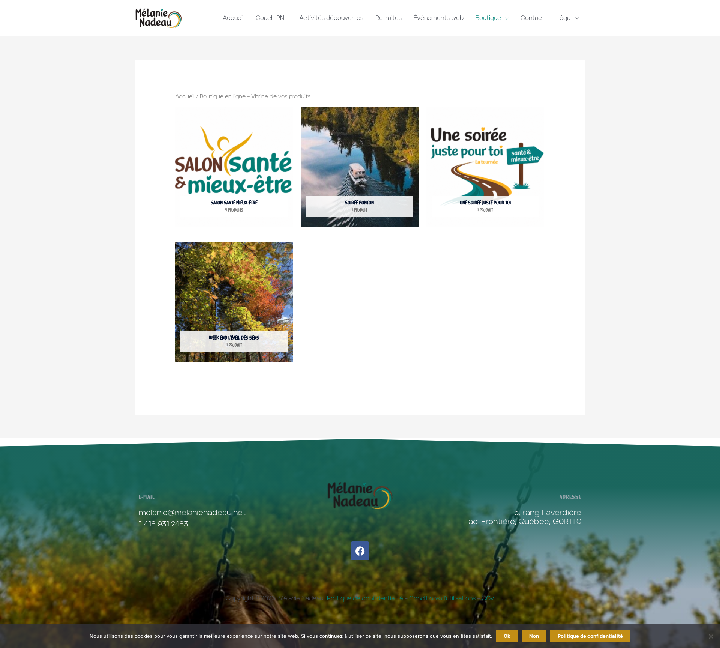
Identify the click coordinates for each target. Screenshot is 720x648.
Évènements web (439, 17)
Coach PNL (271, 17)
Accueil (233, 17)
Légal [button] (564, 17)
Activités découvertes (331, 17)
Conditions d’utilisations (442, 598)
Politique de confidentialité (365, 598)
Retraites (388, 17)
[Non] (710, 636)
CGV (488, 598)
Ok (507, 636)
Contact (532, 17)
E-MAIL (147, 496)
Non (534, 636)
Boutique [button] (488, 17)
